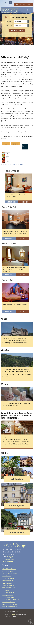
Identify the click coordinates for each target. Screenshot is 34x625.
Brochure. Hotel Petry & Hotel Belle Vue (14, 164)
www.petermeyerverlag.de (9, 607)
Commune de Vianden (8, 581)
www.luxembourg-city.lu (9, 588)
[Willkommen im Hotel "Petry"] (6, 143)
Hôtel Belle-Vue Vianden (17, 532)
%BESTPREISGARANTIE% (23, 5)
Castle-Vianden (6, 576)
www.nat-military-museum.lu (10, 599)
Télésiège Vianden (7, 583)
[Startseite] (9, 10)
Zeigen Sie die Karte (7, 561)
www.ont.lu (5, 590)
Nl (5, 3)
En (2, 3)
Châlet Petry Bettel (17, 479)
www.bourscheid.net (8, 592)
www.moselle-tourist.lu (9, 597)
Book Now (25, 202)
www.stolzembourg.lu (8, 602)
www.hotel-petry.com (8, 559)
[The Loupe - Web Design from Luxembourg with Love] (30, 621)
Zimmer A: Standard (12, 170)
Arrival (9, 21)
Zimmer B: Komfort (9, 207)
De (10, 3)
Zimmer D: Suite (8, 279)
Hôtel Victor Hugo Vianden (17, 505)
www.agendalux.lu (7, 595)
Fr (7, 3)
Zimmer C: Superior (9, 243)
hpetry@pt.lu (10, 557)
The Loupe (12, 614)
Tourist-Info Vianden (8, 578)
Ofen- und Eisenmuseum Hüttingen (12, 604)
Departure (9, 25)
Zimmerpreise (11, 202)
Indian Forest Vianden (8, 585)
